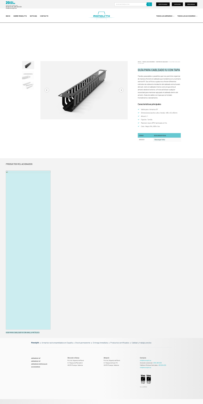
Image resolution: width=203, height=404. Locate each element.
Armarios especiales (39, 364)
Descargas (191, 4)
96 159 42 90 (9, 7)
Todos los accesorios (186, 16)
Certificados (162, 4)
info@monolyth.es (11, 8)
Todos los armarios (164, 16)
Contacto (44, 16)
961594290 (162, 365)
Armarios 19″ (36, 358)
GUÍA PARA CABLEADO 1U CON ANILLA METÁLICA (22, 332)
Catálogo (177, 4)
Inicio (8, 16)
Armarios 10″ (36, 361)
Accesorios (35, 367)
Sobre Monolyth (20, 16)
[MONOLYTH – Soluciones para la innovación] (101, 16)
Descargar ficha (160, 139)
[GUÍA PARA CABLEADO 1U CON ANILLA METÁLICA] (28, 250)
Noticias (33, 16)
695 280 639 (18, 7)
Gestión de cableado (162, 61)
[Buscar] (149, 4)
